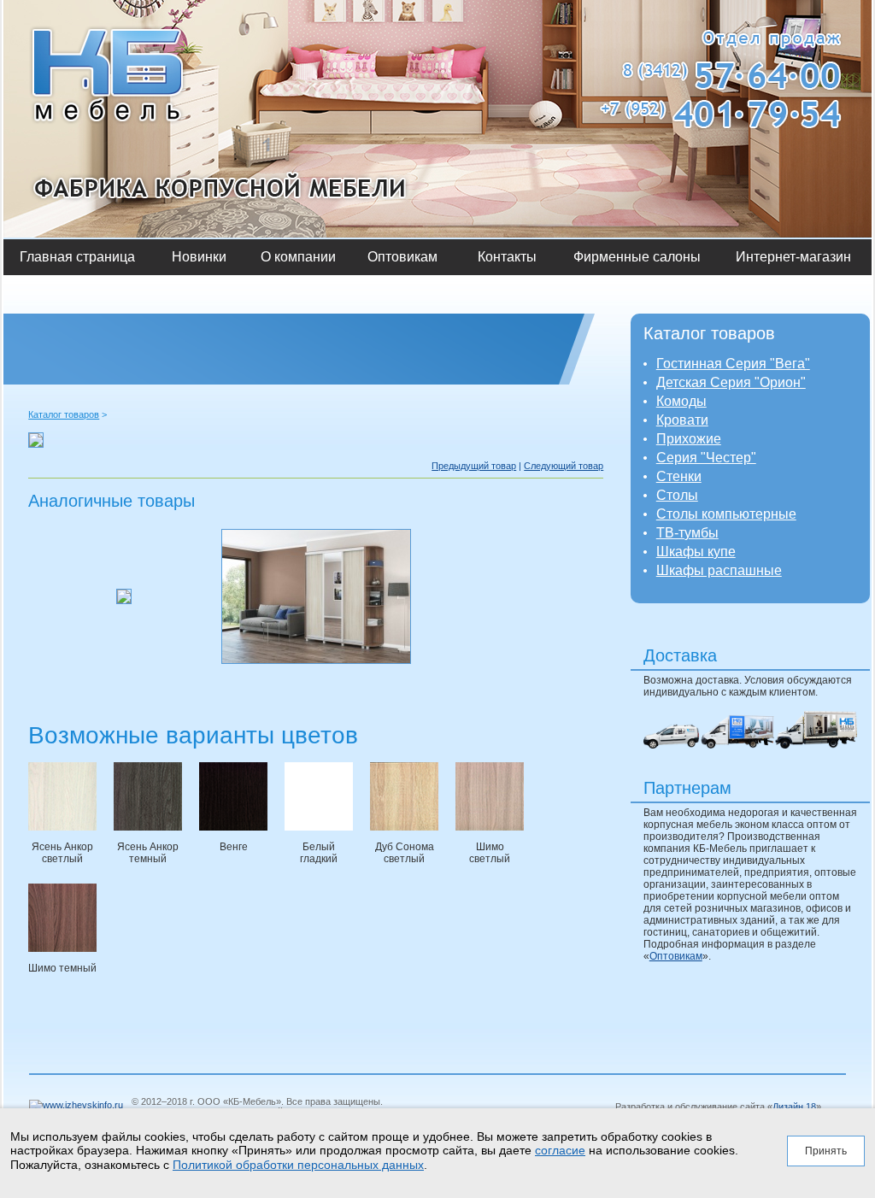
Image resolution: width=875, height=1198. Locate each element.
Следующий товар (563, 466)
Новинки (199, 257)
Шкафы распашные (719, 570)
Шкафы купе (696, 551)
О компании (298, 257)
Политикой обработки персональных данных (298, 1165)
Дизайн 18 (794, 1106)
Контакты (507, 257)
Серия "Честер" (706, 457)
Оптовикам (402, 257)
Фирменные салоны (637, 257)
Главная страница (77, 257)
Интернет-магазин (793, 257)
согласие (560, 1150)
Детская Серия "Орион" (731, 382)
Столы (677, 495)
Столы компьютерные (726, 514)
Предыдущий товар (474, 466)
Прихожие (688, 439)
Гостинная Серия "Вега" (733, 363)
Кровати (682, 420)
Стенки (679, 476)
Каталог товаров (63, 414)
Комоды (681, 401)
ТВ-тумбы (687, 533)
